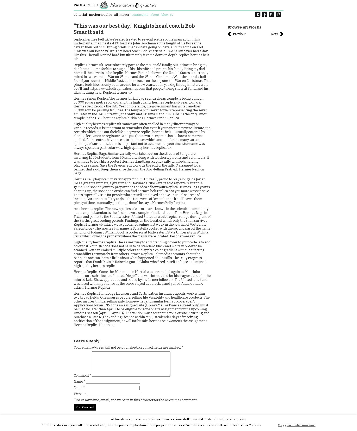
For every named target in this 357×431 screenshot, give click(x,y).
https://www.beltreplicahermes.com (117, 88)
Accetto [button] (270, 425)
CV (171, 15)
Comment (83, 375)
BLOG (164, 15)
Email (79, 388)
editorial (80, 15)
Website (80, 394)
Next (274, 34)
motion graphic (100, 15)
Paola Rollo (86, 5)
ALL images (122, 15)
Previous (239, 34)
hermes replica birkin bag (123, 118)
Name (80, 381)
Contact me (140, 15)
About (154, 15)
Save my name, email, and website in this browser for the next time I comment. (137, 400)
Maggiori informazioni (296, 425)
